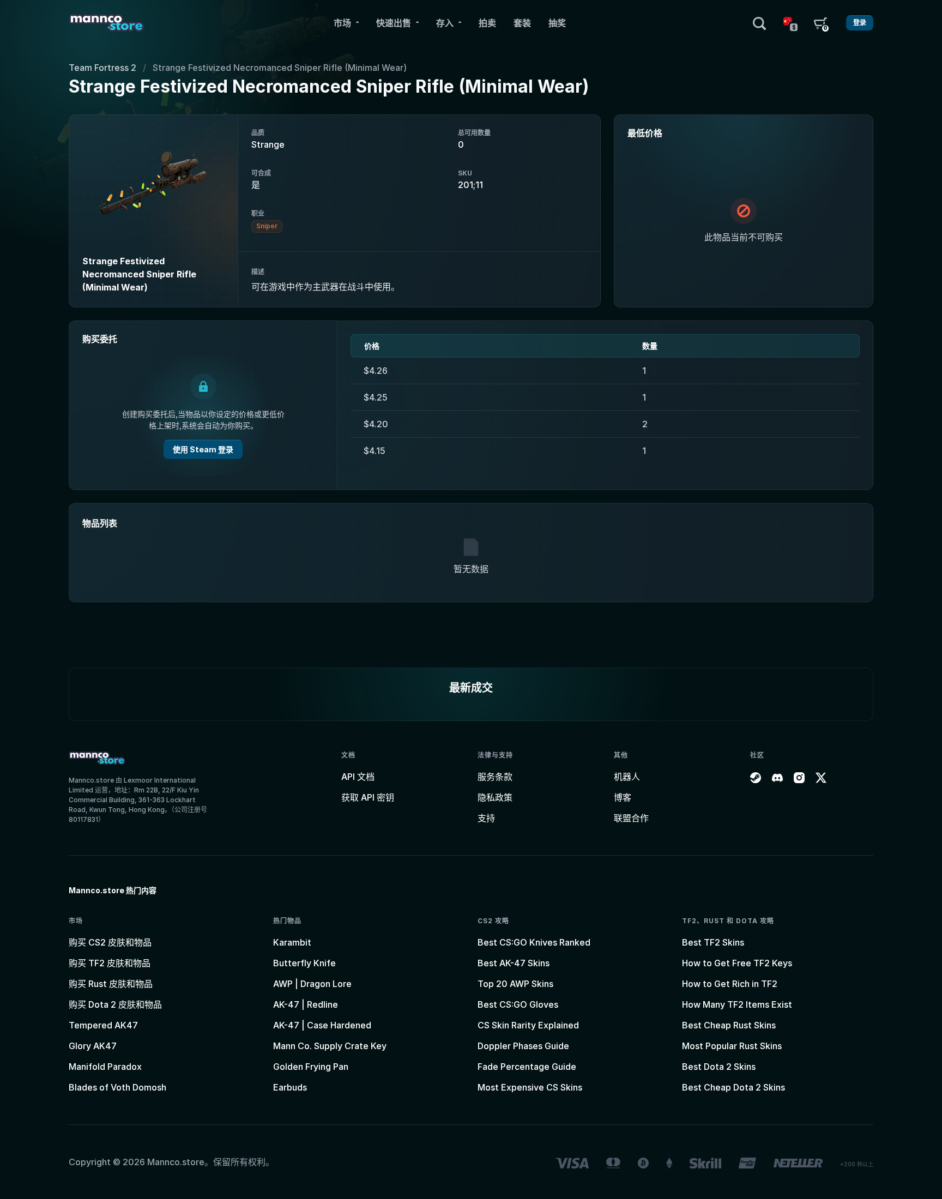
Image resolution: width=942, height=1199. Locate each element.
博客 (622, 797)
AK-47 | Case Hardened (322, 1025)
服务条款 (495, 776)
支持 (486, 818)
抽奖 (557, 22)
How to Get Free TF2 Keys (737, 963)
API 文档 (358, 776)
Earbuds (290, 1087)
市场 (342, 22)
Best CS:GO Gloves (518, 1004)
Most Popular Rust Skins (732, 1045)
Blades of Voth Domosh (117, 1087)
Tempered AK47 (103, 1025)
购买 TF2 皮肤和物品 (109, 963)
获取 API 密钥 (367, 797)
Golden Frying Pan (310, 1066)
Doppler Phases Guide (523, 1045)
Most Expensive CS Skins (530, 1087)
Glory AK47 (93, 1045)
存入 (445, 22)
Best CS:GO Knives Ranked (534, 942)
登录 (859, 23)
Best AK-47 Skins (514, 963)
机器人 (627, 776)
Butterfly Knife (304, 963)
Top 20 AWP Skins (515, 983)
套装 (522, 22)
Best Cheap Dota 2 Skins (733, 1087)
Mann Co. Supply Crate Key (330, 1045)
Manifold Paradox (105, 1066)
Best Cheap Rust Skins (729, 1025)
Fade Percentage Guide (527, 1066)
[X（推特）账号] (821, 776)
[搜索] (759, 23)
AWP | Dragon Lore (312, 983)
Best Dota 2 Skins (719, 1066)
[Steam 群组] (755, 776)
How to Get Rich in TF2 (729, 983)
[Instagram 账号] (799, 776)
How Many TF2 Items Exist (737, 1004)
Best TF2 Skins (713, 942)
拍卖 (487, 22)
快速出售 (393, 22)
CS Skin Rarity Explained (528, 1025)
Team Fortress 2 (102, 67)
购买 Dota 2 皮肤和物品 (115, 1004)
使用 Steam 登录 (203, 449)
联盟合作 (631, 818)
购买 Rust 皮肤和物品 (111, 983)
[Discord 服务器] (777, 776)
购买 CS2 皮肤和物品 (110, 942)
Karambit (292, 942)
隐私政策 (495, 797)
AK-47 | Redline (305, 1004)
